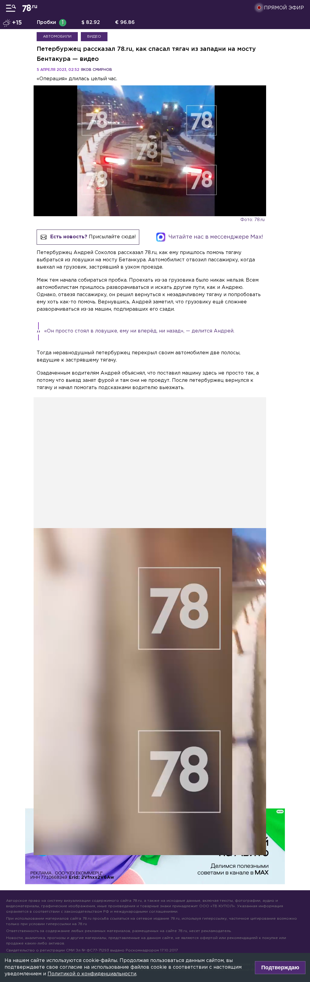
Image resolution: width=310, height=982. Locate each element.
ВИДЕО (94, 36)
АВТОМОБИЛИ (57, 36)
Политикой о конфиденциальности (92, 974)
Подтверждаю (280, 967)
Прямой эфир (284, 8)
